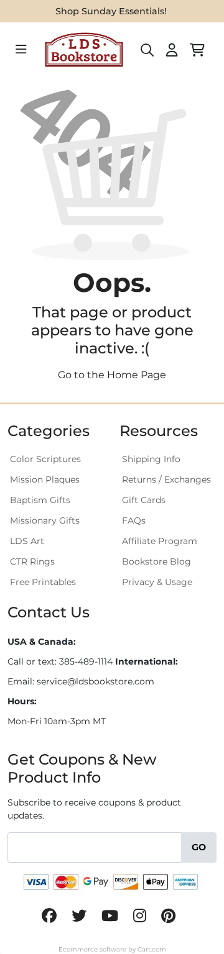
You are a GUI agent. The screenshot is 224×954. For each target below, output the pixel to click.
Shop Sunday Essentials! (111, 11)
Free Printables (43, 582)
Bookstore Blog (156, 561)
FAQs (134, 520)
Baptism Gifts (40, 500)
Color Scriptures (45, 459)
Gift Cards (144, 500)
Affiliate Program (159, 541)
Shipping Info (151, 459)
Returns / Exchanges (166, 479)
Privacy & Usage (157, 582)
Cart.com (152, 949)
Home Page (136, 375)
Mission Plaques (45, 479)
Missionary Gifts (45, 520)
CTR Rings (32, 561)
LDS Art (27, 541)
